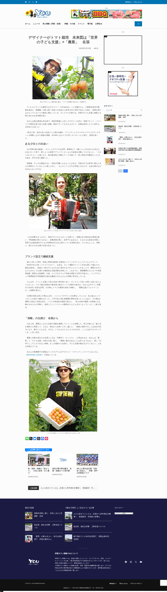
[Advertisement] (123, 49)
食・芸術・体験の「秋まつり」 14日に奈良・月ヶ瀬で (38, 471)
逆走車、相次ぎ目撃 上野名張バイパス (56, 488)
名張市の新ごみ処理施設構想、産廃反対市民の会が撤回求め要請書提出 (130, 149)
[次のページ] (125, 171)
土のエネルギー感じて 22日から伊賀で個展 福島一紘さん (130, 160)
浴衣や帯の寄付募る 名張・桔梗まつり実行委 (62, 470)
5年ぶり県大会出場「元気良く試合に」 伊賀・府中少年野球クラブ (87, 471)
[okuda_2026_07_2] (106, 18)
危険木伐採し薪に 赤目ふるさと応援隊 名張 (130, 116)
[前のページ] (120, 171)
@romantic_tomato (34, 355)
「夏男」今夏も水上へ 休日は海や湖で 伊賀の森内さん (130, 138)
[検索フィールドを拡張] (138, 23)
